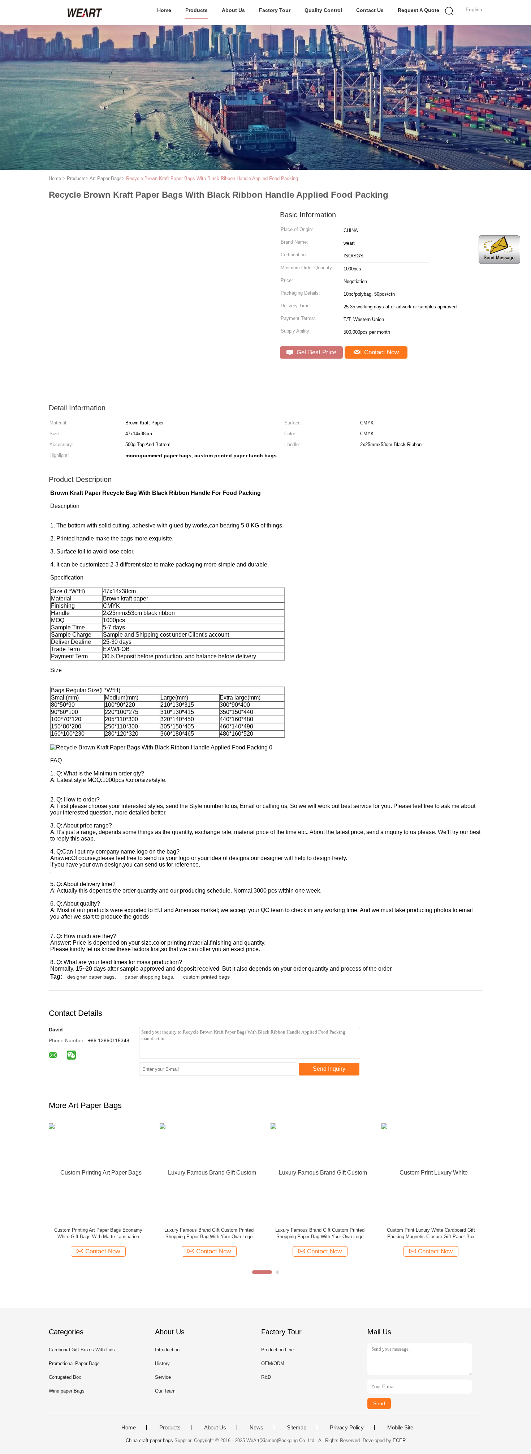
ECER (399, 1440)
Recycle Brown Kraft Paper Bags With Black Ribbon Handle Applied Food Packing (212, 178)
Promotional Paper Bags (74, 1363)
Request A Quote (418, 10)
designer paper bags (91, 977)
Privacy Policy (347, 1427)
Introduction (167, 1349)
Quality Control (323, 10)
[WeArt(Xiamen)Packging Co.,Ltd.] (84, 12)
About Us (233, 10)
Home (164, 10)
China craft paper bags (149, 1440)
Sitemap (296, 1427)
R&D (266, 1377)
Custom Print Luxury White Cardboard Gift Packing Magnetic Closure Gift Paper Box (431, 1233)
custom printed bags (206, 977)
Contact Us (370, 10)
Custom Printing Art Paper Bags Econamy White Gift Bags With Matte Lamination (98, 1233)
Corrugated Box (65, 1377)
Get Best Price (315, 352)
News (256, 1427)
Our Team (165, 1391)
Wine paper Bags (67, 1391)
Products (196, 10)
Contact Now (380, 352)
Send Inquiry (329, 1069)
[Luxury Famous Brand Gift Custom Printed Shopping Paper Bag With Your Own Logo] (209, 1172)
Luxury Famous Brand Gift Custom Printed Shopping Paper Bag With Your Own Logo (209, 1233)
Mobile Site (400, 1427)
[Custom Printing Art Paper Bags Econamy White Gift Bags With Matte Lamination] (98, 1172)
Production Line (277, 1349)
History (162, 1363)
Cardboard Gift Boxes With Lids (82, 1349)
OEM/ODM (272, 1363)
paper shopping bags (149, 977)
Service (163, 1377)
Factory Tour (274, 10)
